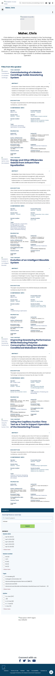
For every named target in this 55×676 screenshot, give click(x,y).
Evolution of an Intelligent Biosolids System (29, 261)
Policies (22, 670)
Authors (6, 670)
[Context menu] (52, 12)
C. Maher (12, 318)
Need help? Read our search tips (11, 515)
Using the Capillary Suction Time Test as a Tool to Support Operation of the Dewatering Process (29, 424)
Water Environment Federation (39, 145)
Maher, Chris (13, 112)
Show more (7, 549)
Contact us (44, 670)
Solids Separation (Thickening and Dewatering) (39, 392)
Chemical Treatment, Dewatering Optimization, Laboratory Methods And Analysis (19, 476)
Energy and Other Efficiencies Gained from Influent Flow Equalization (26, 163)
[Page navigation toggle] (2, 3)
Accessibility (34, 670)
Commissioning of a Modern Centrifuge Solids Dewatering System (26, 75)
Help (28, 670)
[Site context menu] (52, 3)
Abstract (15, 83)
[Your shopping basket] (49, 2)
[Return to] (2, 9)
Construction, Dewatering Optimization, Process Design (17, 126)
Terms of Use (14, 670)
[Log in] (46, 3)
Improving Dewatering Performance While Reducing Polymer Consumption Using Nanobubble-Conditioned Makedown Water (30, 343)
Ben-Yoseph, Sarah (15, 382)
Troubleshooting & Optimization (18, 311)
